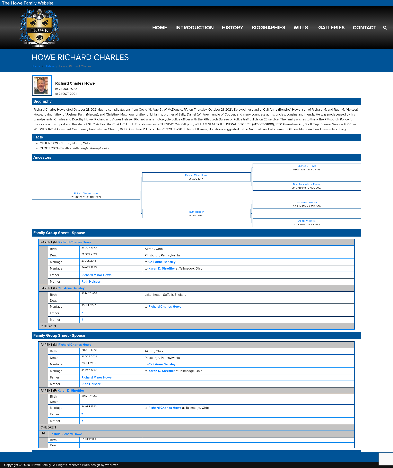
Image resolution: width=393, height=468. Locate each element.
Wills (301, 28)
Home (159, 28)
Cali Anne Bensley (71, 288)
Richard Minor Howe (96, 275)
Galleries (331, 28)
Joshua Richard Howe (66, 434)
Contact (364, 28)
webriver (111, 465)
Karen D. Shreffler (71, 391)
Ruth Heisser (91, 282)
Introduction (194, 28)
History (232, 28)
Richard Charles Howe (74, 242)
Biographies (268, 28)
